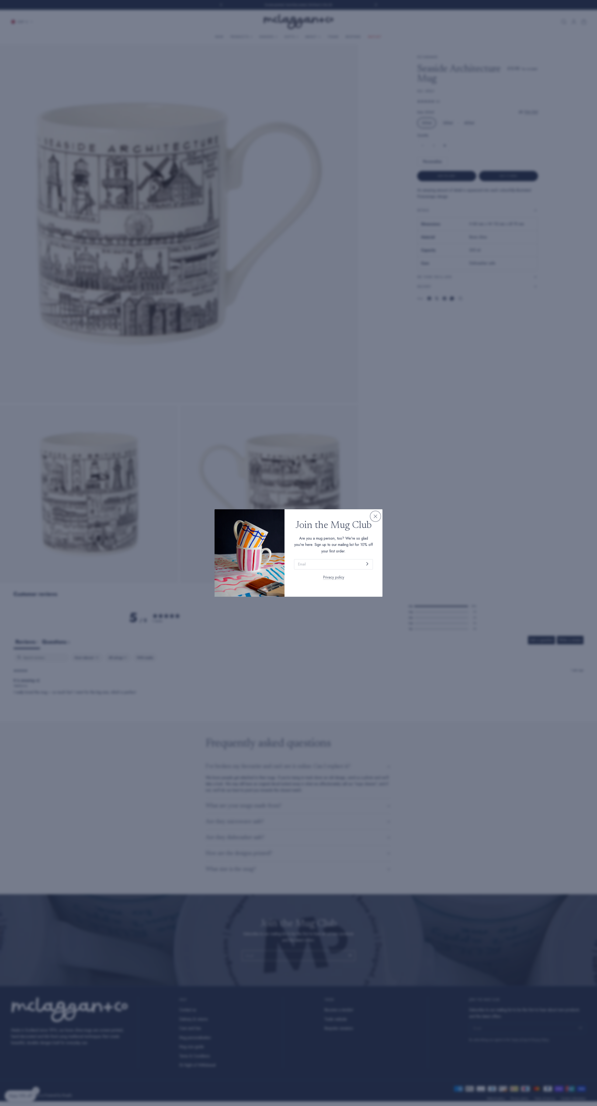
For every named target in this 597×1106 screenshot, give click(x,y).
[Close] (375, 516)
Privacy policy (333, 577)
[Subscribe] (367, 564)
